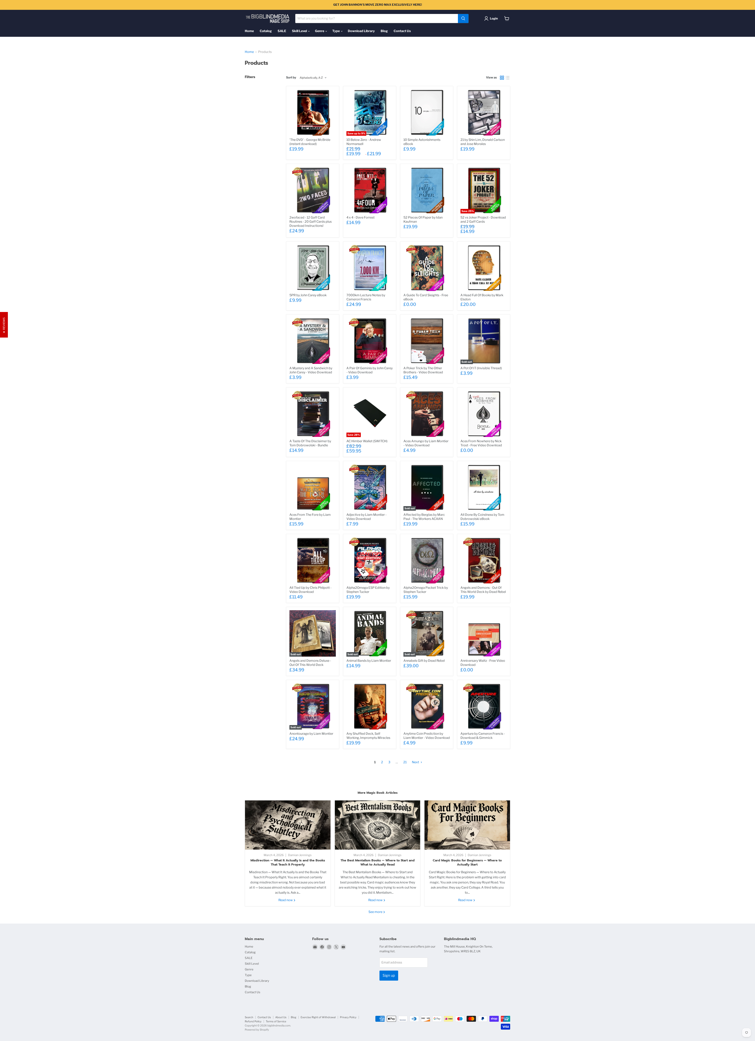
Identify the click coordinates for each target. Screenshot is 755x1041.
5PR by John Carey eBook (308, 295)
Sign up (389, 975)
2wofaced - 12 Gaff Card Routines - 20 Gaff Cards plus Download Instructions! (310, 222)
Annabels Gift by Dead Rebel (424, 661)
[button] (491, 18)
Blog (384, 31)
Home (249, 31)
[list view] (507, 77)
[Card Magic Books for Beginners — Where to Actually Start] (467, 825)
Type (336, 31)
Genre (320, 31)
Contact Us (402, 31)
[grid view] (502, 77)
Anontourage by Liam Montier (311, 734)
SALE (282, 31)
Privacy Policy (348, 1017)
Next (416, 762)
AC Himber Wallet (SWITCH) (367, 441)
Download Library (361, 31)
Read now (285, 900)
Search (249, 1017)
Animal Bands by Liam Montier (368, 661)
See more (375, 912)
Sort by (291, 77)
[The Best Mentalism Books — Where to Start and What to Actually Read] (377, 825)
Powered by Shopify (257, 1029)
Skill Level (300, 31)
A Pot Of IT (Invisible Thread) (481, 368)
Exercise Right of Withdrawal (318, 1017)
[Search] (463, 18)
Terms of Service (276, 1021)
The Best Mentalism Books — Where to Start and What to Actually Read (378, 862)
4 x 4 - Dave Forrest (360, 217)
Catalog (266, 31)
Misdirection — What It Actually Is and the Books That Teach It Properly (287, 862)
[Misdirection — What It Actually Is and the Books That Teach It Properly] (288, 825)
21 (405, 762)
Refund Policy (253, 1021)
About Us (280, 1017)
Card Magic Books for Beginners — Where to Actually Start (467, 862)
